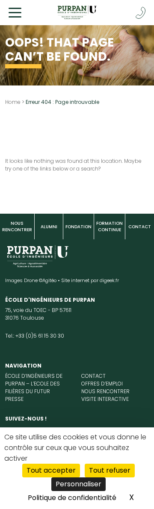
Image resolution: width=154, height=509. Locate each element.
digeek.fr (109, 280)
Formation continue (109, 226)
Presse (14, 399)
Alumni (49, 227)
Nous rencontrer (17, 226)
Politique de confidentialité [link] (72, 498)
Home (13, 102)
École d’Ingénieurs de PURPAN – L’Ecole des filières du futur (33, 383)
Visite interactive (105, 399)
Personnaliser (78, 484)
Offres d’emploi (102, 383)
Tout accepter (51, 470)
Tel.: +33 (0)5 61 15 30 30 (34, 335)
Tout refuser (109, 470)
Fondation (78, 227)
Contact (139, 227)
